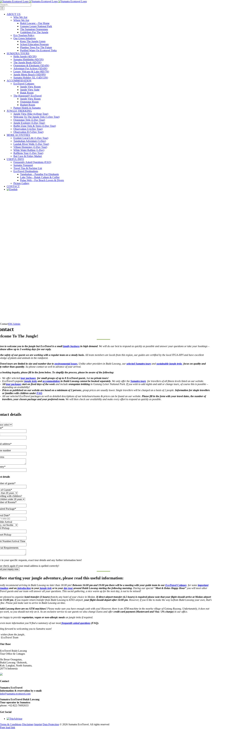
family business (71, 346)
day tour (68, 588)
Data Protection (51, 724)
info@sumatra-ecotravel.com (15, 693)
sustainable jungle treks (169, 363)
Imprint (38, 724)
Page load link (7, 727)
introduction (24, 588)
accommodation (51, 381)
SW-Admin (14, 323)
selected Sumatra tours (138, 363)
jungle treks (30, 381)
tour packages (28, 378)
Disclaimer (28, 724)
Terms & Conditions (10, 724)
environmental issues (65, 363)
